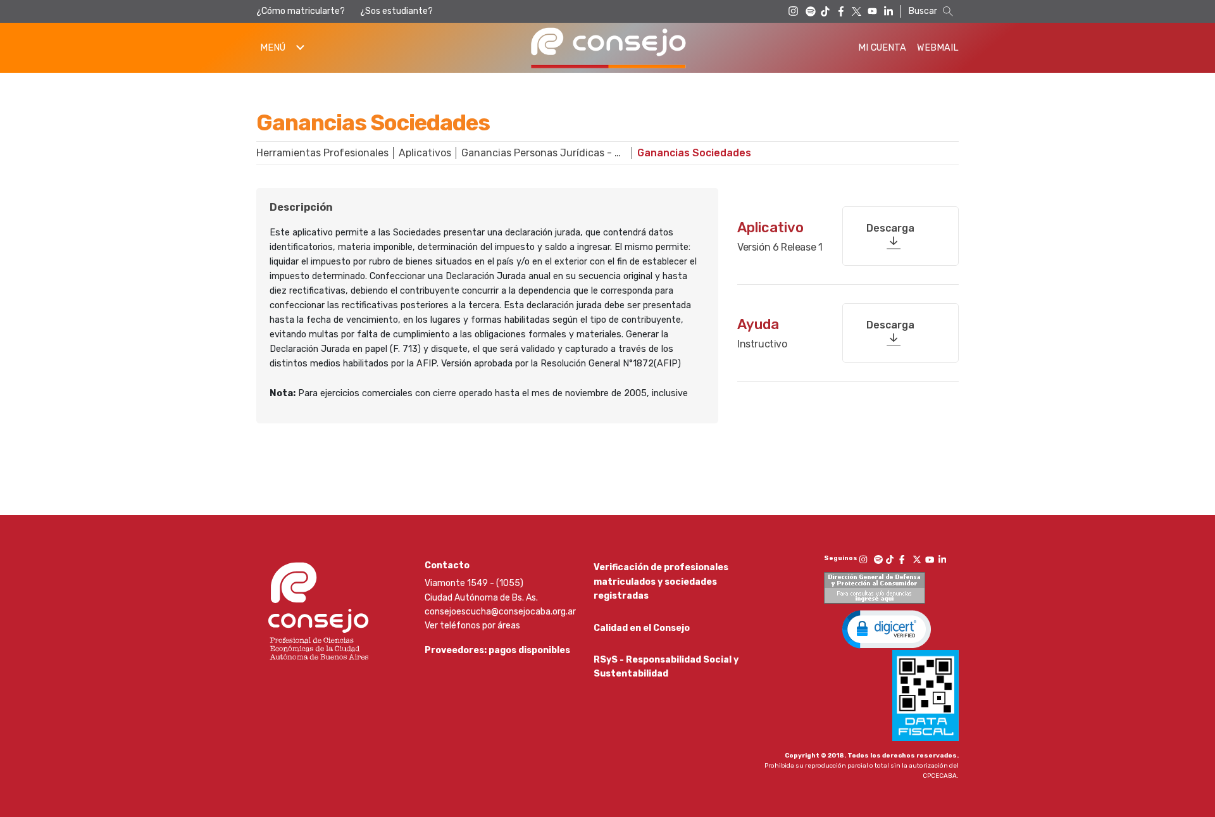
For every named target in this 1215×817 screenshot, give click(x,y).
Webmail (938, 47)
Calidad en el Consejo (642, 628)
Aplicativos (425, 153)
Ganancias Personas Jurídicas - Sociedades (549, 153)
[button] (886, 628)
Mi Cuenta (882, 47)
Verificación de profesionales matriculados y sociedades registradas (661, 581)
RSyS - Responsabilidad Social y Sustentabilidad (666, 666)
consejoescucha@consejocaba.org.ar (500, 611)
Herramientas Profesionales (322, 153)
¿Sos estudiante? (396, 11)
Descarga (890, 228)
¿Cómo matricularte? (300, 11)
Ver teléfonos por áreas (472, 625)
